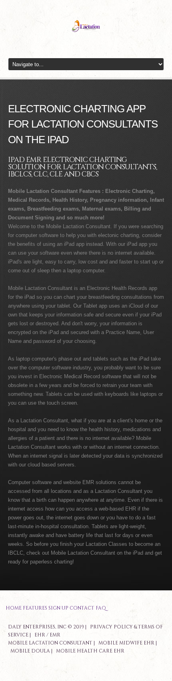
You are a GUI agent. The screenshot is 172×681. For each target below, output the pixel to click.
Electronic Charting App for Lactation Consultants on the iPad (83, 124)
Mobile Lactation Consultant (50, 643)
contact (82, 608)
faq (101, 608)
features (35, 608)
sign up (58, 608)
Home (14, 608)
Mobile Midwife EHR (126, 643)
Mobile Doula (30, 651)
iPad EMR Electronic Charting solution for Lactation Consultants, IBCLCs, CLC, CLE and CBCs (82, 167)
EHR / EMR (47, 635)
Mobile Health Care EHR (90, 651)
